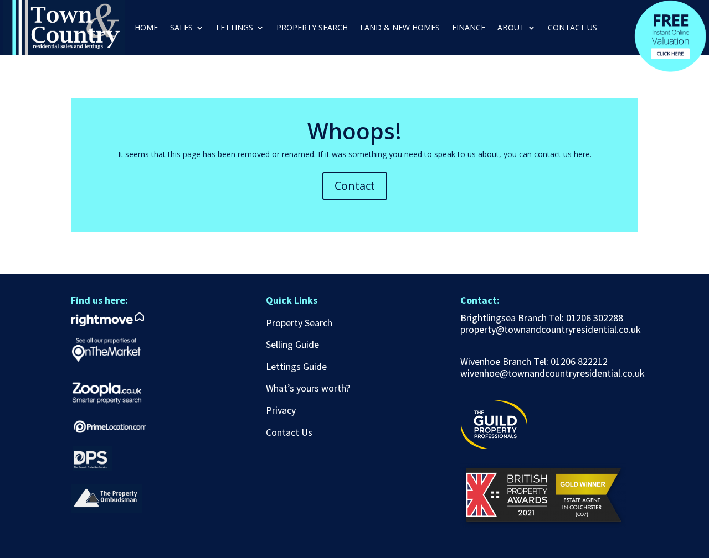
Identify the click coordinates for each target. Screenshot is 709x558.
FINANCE (468, 28)
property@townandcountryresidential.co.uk (550, 329)
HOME (146, 28)
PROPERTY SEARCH (312, 28)
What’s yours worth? (308, 388)
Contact (355, 185)
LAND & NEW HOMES (400, 28)
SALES (181, 28)
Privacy (281, 410)
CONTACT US (572, 28)
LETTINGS (234, 28)
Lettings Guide (296, 366)
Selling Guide (292, 344)
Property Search (299, 322)
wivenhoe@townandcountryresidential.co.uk (552, 373)
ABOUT (511, 28)
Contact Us (289, 432)
